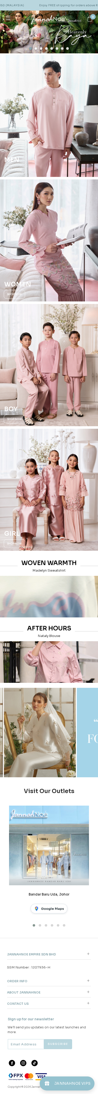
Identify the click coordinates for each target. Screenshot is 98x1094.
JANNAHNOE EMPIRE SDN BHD (31, 954)
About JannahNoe (23, 992)
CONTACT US (18, 1004)
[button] (30, 48)
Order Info (17, 981)
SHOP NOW (14, 169)
